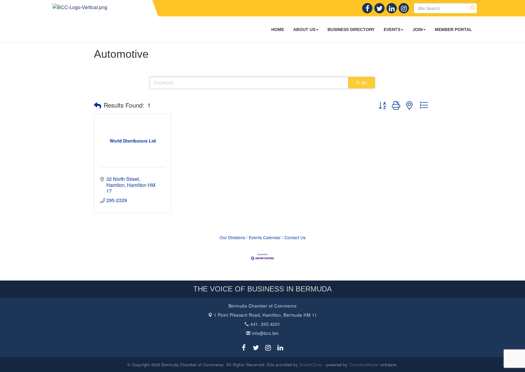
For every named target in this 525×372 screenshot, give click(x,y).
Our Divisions (232, 237)
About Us (304, 29)
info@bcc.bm (265, 333)
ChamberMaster (364, 364)
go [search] (364, 82)
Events (392, 29)
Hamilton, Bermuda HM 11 (265, 315)
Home (277, 29)
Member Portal (453, 29)
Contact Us (295, 237)
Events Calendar (265, 237)
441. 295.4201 (264, 324)
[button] (97, 105)
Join (418, 29)
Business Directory (351, 29)
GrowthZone (310, 364)
